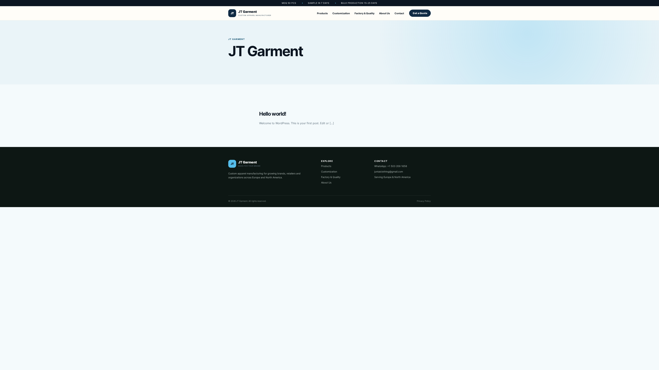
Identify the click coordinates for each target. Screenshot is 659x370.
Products (322, 13)
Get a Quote (420, 13)
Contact (399, 13)
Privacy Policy (424, 201)
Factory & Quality (364, 13)
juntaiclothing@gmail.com (388, 171)
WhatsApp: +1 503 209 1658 (390, 166)
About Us (384, 13)
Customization (341, 13)
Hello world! (272, 114)
